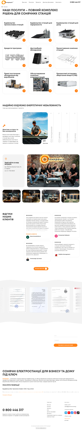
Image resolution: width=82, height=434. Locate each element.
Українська (67, 418)
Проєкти (49, 408)
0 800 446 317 (75, 2)
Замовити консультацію (65, 345)
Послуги (49, 406)
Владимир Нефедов (63, 235)
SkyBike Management (64, 254)
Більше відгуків (39, 268)
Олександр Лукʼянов (36, 258)
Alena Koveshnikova (35, 236)
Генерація (6, 378)
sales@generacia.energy (70, 406)
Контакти (49, 413)
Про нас (49, 404)
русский (66, 420)
